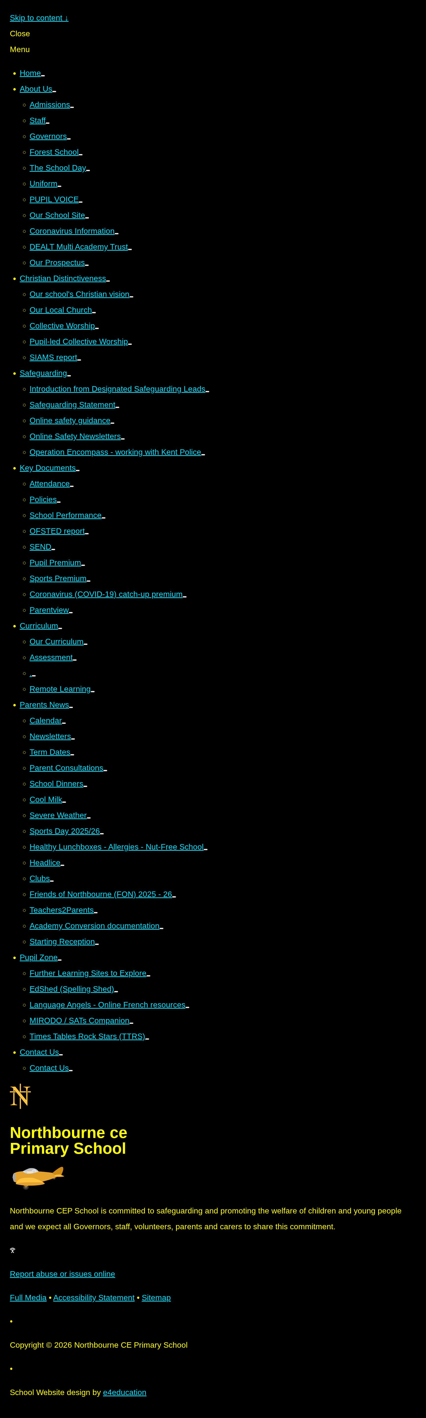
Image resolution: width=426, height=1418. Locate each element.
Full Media (28, 1297)
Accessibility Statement (94, 1297)
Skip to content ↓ (39, 17)
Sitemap (156, 1297)
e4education (124, 1392)
